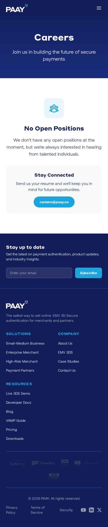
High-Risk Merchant (21, 361)
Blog (9, 411)
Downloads (15, 438)
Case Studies (68, 361)
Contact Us (67, 370)
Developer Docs (18, 402)
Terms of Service (37, 509)
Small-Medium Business (25, 343)
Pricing (11, 429)
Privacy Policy (12, 509)
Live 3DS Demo (18, 393)
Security (66, 510)
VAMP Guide (16, 420)
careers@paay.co (54, 202)
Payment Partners (20, 370)
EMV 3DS (65, 352)
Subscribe (88, 273)
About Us (65, 343)
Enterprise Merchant (22, 352)
